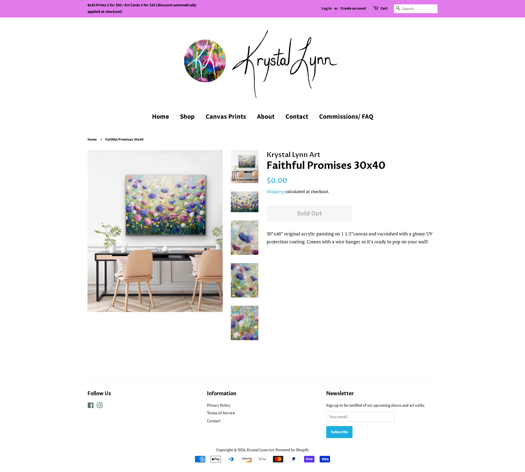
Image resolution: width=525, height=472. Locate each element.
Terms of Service (221, 412)
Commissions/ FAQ (346, 116)
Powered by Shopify (292, 449)
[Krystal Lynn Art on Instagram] (100, 406)
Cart (383, 8)
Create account (353, 8)
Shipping (275, 191)
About (266, 116)
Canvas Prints (226, 116)
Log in (327, 8)
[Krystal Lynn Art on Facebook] (91, 406)
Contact (296, 116)
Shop (187, 116)
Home (160, 116)
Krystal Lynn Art (260, 449)
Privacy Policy (219, 405)
